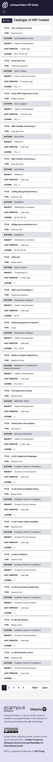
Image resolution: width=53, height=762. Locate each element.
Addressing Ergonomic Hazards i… (25, 323)
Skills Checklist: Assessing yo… (24, 126)
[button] (7, 20)
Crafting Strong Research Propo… (24, 192)
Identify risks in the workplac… (23, 423)
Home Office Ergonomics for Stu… (25, 93)
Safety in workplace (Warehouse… (25, 355)
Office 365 (15, 257)
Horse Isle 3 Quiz (18, 61)
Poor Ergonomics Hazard (21, 391)
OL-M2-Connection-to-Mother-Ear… (25, 587)
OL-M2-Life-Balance (19, 554)
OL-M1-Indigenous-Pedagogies (24, 456)
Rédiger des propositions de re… (24, 224)
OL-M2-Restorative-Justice (22, 652)
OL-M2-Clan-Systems (19, 620)
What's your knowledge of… (22, 290)
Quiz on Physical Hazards (21, 28)
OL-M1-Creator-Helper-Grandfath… (25, 522)
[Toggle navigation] (4, 12)
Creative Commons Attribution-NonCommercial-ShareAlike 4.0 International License (23, 743)
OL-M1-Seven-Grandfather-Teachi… (25, 489)
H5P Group (39, 751)
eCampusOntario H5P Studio (24, 5)
